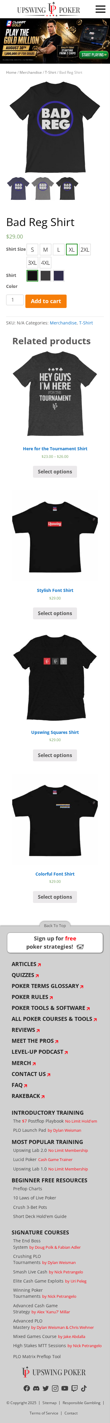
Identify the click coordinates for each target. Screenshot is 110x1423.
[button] (32, 249)
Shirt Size (16, 249)
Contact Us (29, 1074)
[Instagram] (55, 1388)
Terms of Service (44, 1413)
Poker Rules (30, 996)
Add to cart (46, 301)
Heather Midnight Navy (59, 276)
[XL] (72, 249)
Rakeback (26, 1095)
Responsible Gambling (82, 1402)
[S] (32, 249)
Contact (71, 1413)
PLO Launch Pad (47, 1130)
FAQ (17, 1084)
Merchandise (31, 72)
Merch (21, 1063)
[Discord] (36, 1388)
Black (32, 276)
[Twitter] (45, 1388)
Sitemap (49, 1402)
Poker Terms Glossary (45, 985)
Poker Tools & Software (48, 1007)
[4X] (45, 262)
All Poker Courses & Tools (52, 1018)
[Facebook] (27, 1388)
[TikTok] (84, 1388)
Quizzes (23, 975)
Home (11, 72)
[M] (45, 249)
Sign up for (55, 942)
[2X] (85, 249)
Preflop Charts (27, 1188)
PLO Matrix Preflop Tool (37, 1356)
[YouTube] (64, 1388)
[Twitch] (75, 1388)
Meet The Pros (33, 1040)
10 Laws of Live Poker (34, 1198)
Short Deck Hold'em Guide (40, 1216)
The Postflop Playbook (55, 1121)
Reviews (23, 1029)
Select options (55, 471)
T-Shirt (50, 72)
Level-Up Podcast (37, 1051)
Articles (24, 964)
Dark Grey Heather (45, 276)
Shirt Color (11, 280)
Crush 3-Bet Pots (30, 1207)
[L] (59, 249)
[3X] (32, 262)
